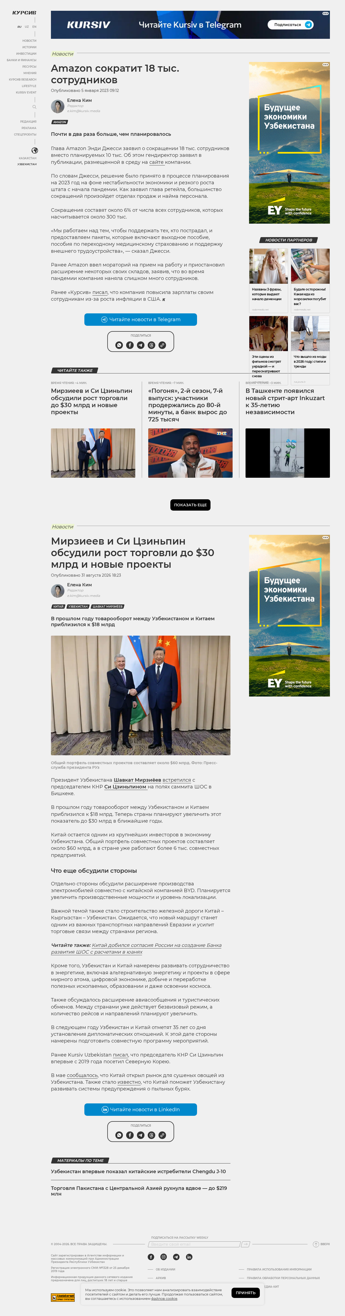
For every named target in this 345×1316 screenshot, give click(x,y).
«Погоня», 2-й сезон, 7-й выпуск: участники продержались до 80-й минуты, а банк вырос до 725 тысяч (187, 405)
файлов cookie (164, 1298)
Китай (58, 606)
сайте (157, 162)
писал (100, 292)
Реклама (29, 128)
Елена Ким (79, 100)
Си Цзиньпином (126, 787)
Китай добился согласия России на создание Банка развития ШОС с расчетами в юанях (136, 948)
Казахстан (27, 158)
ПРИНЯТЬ (246, 1292)
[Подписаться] (246, 1244)
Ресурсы (29, 66)
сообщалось (82, 1075)
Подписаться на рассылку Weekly (179, 1237)
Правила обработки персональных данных (283, 1278)
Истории (29, 47)
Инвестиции (26, 54)
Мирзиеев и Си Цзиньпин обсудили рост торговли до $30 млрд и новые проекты (91, 401)
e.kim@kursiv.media (83, 111)
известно (129, 1082)
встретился (177, 780)
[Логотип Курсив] (24, 13)
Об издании (165, 1269)
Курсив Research (22, 79)
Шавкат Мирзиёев (107, 606)
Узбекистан (26, 164)
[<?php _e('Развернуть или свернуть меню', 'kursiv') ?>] (35, 150)
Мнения (29, 73)
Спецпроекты (25, 134)
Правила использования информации (279, 1269)
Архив (161, 1278)
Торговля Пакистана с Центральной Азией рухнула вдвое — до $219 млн (139, 1191)
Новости (29, 41)
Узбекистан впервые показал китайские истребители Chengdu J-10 (138, 1172)
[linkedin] (189, 1257)
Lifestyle (29, 86)
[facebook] (151, 1257)
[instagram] (163, 1257)
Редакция (28, 121)
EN (34, 27)
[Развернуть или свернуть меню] (34, 107)
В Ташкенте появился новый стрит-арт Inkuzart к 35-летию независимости (285, 401)
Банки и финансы (21, 60)
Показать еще (190, 505)
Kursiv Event (26, 92)
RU (19, 27)
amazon (59, 122)
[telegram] (176, 1257)
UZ (27, 27)
